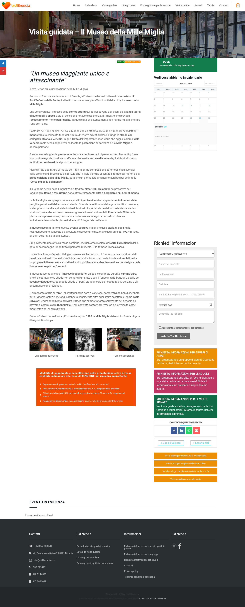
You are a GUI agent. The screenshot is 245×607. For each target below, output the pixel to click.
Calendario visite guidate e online (93, 546)
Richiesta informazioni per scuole (141, 560)
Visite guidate (109, 5)
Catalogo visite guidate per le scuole (95, 563)
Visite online (183, 5)
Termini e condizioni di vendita (139, 577)
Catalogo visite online (88, 557)
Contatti (223, 5)
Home (76, 5)
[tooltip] (3, 63)
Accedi (198, 5)
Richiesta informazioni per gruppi (141, 554)
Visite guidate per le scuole (155, 5)
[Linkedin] (181, 430)
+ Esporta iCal (201, 442)
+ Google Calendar (171, 442)
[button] (110, 5)
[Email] (196, 430)
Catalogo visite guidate (88, 552)
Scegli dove (128, 5)
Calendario (91, 5)
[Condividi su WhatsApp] (189, 430)
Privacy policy (131, 571)
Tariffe (210, 5)
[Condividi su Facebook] (174, 430)
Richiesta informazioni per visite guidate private (144, 547)
